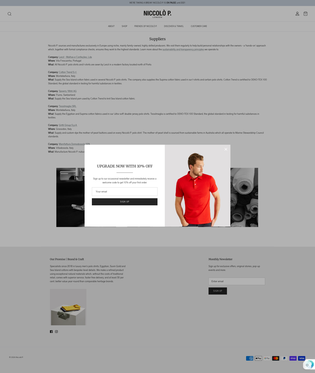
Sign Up (124, 202)
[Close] (226, 149)
